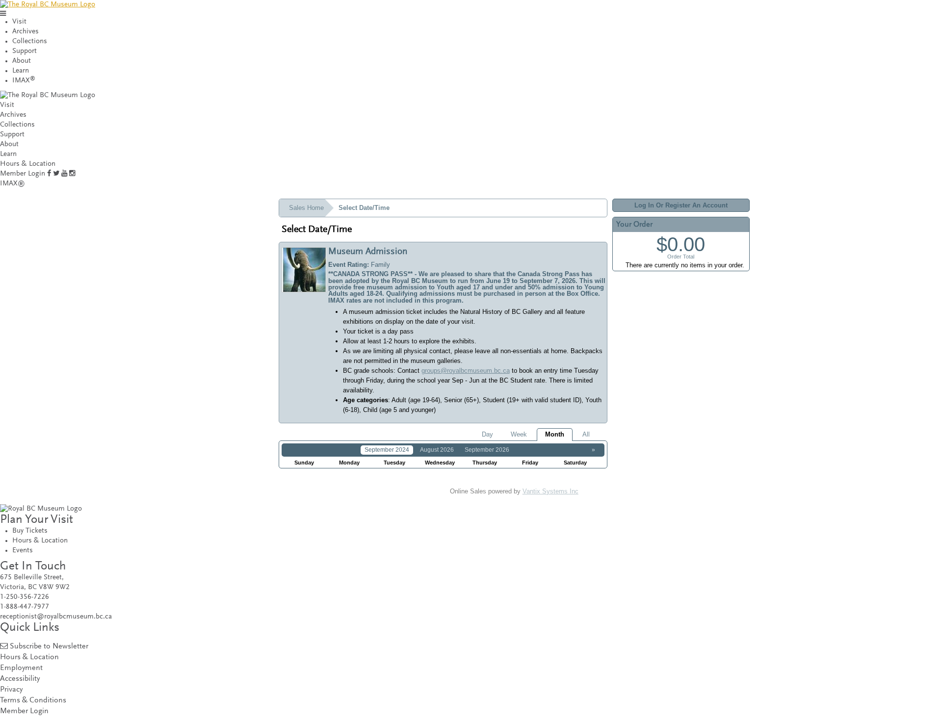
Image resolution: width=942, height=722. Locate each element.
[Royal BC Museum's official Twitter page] (56, 174)
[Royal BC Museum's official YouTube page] (64, 174)
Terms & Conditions (33, 700)
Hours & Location (27, 164)
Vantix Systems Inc (550, 491)
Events (22, 550)
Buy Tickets (30, 531)
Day (487, 434)
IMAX (23, 80)
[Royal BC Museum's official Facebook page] (49, 174)
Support (24, 51)
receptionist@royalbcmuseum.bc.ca (56, 616)
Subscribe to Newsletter (49, 646)
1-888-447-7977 (24, 607)
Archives (25, 31)
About (21, 61)
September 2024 (387, 449)
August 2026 (437, 449)
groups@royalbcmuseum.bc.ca (465, 370)
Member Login (22, 174)
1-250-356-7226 (24, 597)
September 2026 (487, 449)
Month (554, 434)
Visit (19, 22)
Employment (21, 668)
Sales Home (306, 207)
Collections (29, 41)
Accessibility (20, 679)
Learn (20, 71)
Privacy (11, 690)
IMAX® (12, 183)
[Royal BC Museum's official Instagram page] (72, 174)
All (586, 434)
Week (519, 434)
